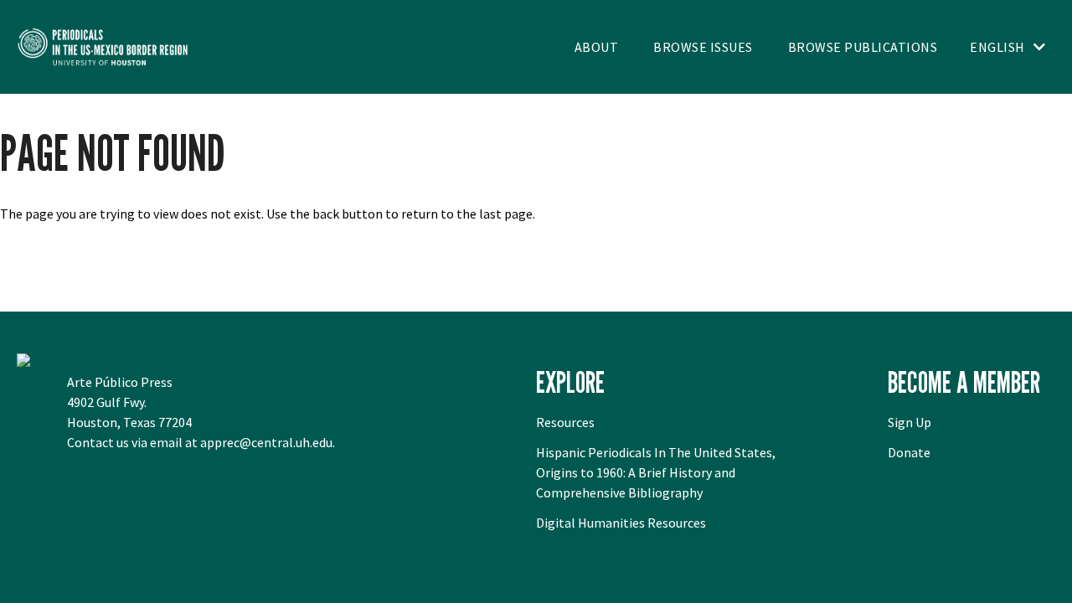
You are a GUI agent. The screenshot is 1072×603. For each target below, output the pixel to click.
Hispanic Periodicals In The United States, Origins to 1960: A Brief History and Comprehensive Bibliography (656, 472)
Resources (565, 422)
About (597, 47)
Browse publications (863, 47)
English (997, 47)
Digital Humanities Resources (621, 522)
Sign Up (909, 422)
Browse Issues (703, 47)
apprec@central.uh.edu (266, 442)
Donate (909, 452)
